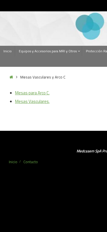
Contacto (30, 162)
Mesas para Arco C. (32, 93)
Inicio (13, 162)
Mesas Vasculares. (32, 101)
